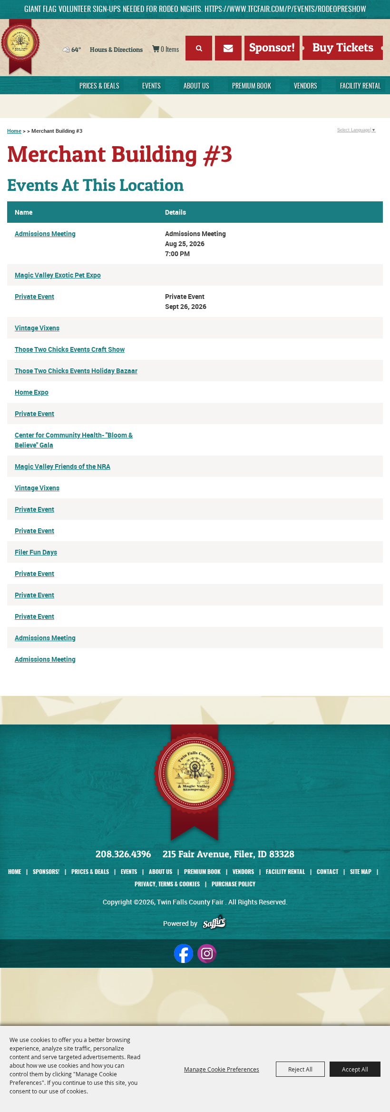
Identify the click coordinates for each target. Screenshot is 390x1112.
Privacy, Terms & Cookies (167, 884)
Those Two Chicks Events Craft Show (70, 349)
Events (151, 86)
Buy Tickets (342, 47)
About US (196, 86)
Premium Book (251, 86)
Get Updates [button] (228, 48)
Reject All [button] (300, 1069)
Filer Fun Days (36, 551)
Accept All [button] (355, 1069)
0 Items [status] (170, 50)
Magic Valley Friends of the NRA (62, 466)
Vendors (305, 86)
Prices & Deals (99, 86)
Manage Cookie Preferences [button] (221, 1069)
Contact (327, 871)
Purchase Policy (233, 884)
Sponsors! (46, 871)
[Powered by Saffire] (214, 923)
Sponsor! (272, 47)
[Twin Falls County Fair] (60, 47)
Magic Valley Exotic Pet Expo (58, 274)
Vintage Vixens (37, 327)
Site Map (360, 871)
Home (14, 130)
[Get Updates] (228, 50)
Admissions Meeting (45, 233)
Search (198, 48)
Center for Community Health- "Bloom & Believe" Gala (74, 439)
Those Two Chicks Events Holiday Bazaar (76, 370)
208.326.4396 (123, 854)
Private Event (34, 296)
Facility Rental (360, 86)
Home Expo (32, 392)
